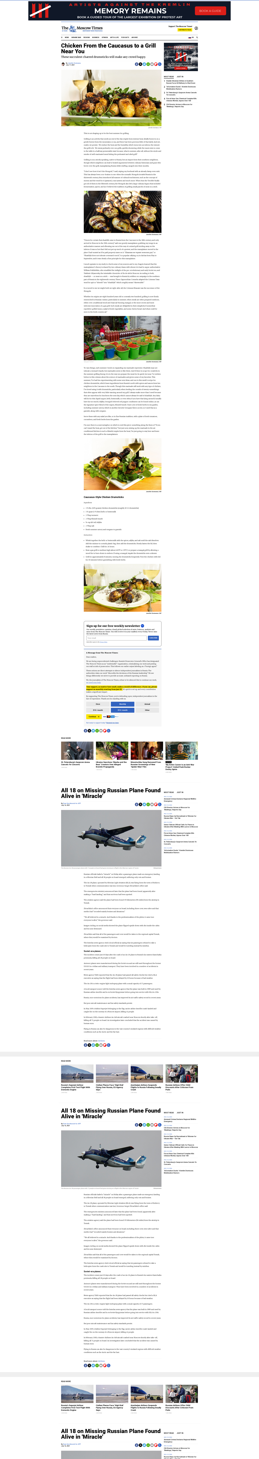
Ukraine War (76, 37)
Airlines (101, 1041)
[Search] (197, 37)
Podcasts (125, 37)
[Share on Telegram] (144, 64)
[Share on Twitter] (140, 64)
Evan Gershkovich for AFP (72, 803)
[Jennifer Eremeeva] (63, 64)
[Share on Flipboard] (156, 64)
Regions (86, 37)
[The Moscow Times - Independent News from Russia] (82, 28)
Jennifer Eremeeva (74, 63)
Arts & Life (114, 37)
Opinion (105, 37)
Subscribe (153, 638)
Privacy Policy (103, 642)
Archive (135, 37)
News (67, 37)
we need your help (93, 683)
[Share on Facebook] (136, 64)
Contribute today (185, 30)
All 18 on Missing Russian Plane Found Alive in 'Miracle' (111, 793)
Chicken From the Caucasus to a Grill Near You (108, 48)
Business (95, 37)
